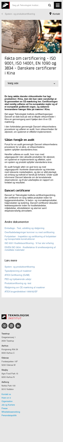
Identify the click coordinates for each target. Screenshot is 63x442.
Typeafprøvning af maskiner (18, 270)
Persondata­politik (9, 415)
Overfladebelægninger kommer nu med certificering (29, 232)
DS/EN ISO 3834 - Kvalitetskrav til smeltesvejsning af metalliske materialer (30, 248)
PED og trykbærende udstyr (18, 279)
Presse (4, 408)
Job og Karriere (8, 404)
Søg (49, 5)
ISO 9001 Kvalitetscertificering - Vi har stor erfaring (29, 243)
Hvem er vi (6, 397)
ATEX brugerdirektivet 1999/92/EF (21, 291)
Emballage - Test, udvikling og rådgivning (24, 228)
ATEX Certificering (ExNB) (17, 274)
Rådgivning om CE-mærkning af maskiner (25, 287)
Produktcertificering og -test (18, 283)
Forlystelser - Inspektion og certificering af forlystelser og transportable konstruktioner (30, 237)
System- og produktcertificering (20, 13)
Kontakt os (6, 394)
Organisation (7, 401)
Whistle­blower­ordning (11, 411)
